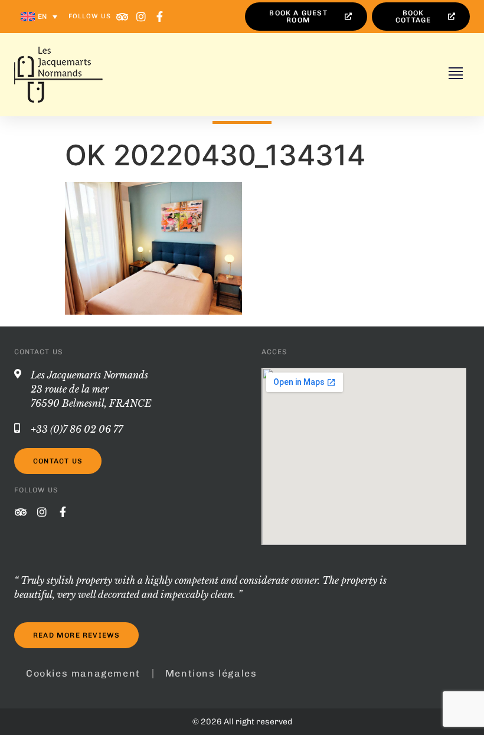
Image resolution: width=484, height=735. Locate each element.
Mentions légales (211, 673)
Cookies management (83, 673)
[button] (456, 74)
